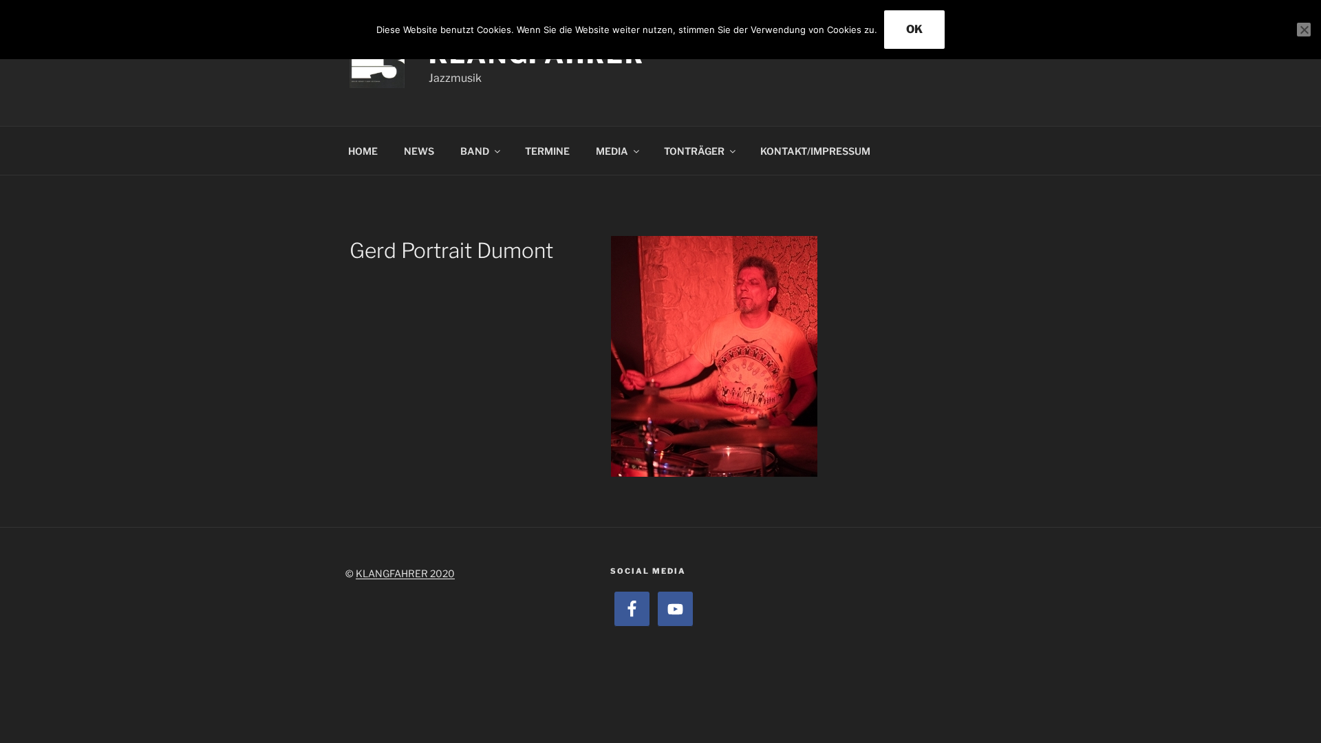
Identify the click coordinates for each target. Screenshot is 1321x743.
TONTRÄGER (694, 151)
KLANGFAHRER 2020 (405, 573)
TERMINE (547, 151)
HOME (363, 151)
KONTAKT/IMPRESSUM (815, 151)
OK (914, 29)
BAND (474, 151)
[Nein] (1304, 29)
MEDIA (612, 151)
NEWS (419, 151)
